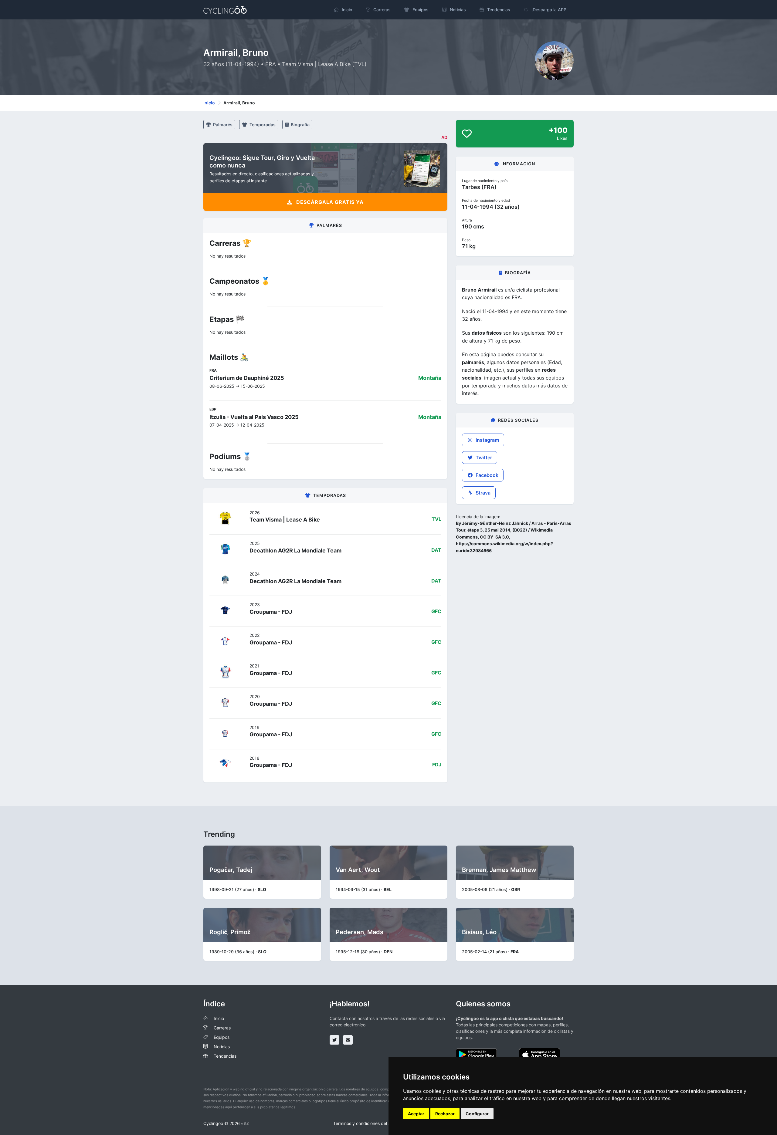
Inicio (209, 102)
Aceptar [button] (416, 1113)
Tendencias (225, 1056)
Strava (482, 493)
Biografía (300, 124)
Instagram (486, 440)
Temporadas (262, 124)
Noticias (222, 1046)
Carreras (222, 1027)
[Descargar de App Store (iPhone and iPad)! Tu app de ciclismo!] (539, 1054)
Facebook (486, 475)
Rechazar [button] (445, 1113)
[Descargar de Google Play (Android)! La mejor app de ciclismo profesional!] (476, 1054)
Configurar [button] (477, 1113)
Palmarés (222, 124)
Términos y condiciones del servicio (368, 1123)
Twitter (483, 457)
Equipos (221, 1037)
